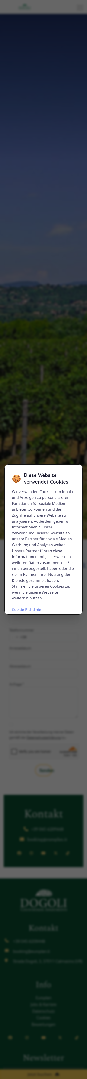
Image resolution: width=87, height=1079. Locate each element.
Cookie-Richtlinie (26, 609)
